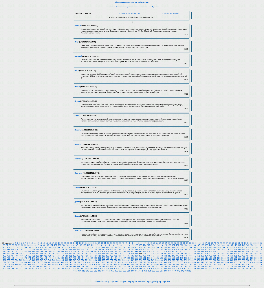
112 (96, 245)
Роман (77, 187)
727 (33, 267)
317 (161, 252)
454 (206, 256)
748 (119, 267)
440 (148, 256)
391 (206, 254)
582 (214, 260)
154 (8, 247)
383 (173, 254)
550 (82, 260)
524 (235, 258)
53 (163, 243)
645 (214, 262)
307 (120, 252)
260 (185, 249)
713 (235, 264)
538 (33, 260)
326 (198, 252)
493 (107, 258)
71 (218, 243)
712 (231, 264)
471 (16, 258)
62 (190, 243)
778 (243, 267)
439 (144, 256)
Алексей (78, 159)
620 (111, 262)
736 (70, 267)
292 (58, 252)
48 (148, 243)
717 (251, 264)
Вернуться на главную (169, 13)
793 (45, 269)
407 (12, 256)
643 (206, 262)
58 (178, 243)
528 (251, 258)
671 (62, 264)
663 (29, 264)
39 (120, 243)
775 (231, 267)
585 (227, 260)
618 (103, 262)
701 (186, 264)
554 (99, 260)
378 (152, 254)
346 (20, 254)
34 (105, 243)
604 (45, 262)
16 (50, 243)
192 (165, 247)
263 (198, 249)
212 (247, 247)
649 (231, 262)
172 (82, 247)
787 (21, 269)
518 (210, 258)
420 (66, 256)
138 (202, 245)
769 (206, 267)
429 (103, 256)
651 (239, 262)
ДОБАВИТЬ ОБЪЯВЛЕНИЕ (129, 13)
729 (41, 267)
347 (25, 254)
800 (74, 269)
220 (20, 249)
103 (59, 245)
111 (92, 245)
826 (181, 269)
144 (227, 245)
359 (74, 254)
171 (78, 247)
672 (66, 264)
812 (124, 269)
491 (99, 258)
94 (28, 245)
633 (165, 262)
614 (86, 262)
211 (243, 247)
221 (25, 249)
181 (120, 247)
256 (169, 249)
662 (25, 264)
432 (115, 256)
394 (218, 254)
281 (12, 252)
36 (111, 243)
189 (153, 247)
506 (161, 258)
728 (37, 267)
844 (256, 269)
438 (140, 256)
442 (157, 256)
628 (144, 262)
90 (16, 245)
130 (169, 245)
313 (144, 252)
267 (214, 249)
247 (132, 249)
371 (124, 254)
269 (223, 249)
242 (111, 249)
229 (58, 249)
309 (128, 252)
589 (243, 260)
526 (243, 258)
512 (185, 258)
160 (33, 247)
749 (124, 267)
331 (218, 252)
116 (112, 245)
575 (185, 260)
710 (223, 264)
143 (223, 245)
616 (95, 262)
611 (74, 262)
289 (45, 252)
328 (206, 252)
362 (86, 254)
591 (251, 260)
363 (91, 254)
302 (99, 252)
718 (256, 264)
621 (115, 262)
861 (137, 271)
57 (175, 243)
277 (256, 249)
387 (190, 254)
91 (19, 245)
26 (80, 243)
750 (128, 267)
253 (157, 249)
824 (173, 269)
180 (115, 247)
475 (33, 258)
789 (29, 269)
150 (251, 245)
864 (149, 271)
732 (53, 267)
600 (29, 262)
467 (260, 256)
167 (62, 247)
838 (231, 269)
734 (62, 267)
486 (78, 258)
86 (4, 245)
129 (165, 245)
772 (218, 267)
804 (91, 269)
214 (256, 247)
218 (12, 249)
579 (202, 260)
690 (140, 264)
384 (177, 254)
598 (21, 262)
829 (194, 269)
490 (95, 258)
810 (115, 269)
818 (148, 269)
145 (231, 245)
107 (76, 245)
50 (154, 243)
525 (239, 258)
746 (111, 267)
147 (239, 245)
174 (91, 247)
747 (115, 267)
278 (260, 249)
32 (99, 243)
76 (233, 243)
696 (165, 264)
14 (44, 243)
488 (87, 258)
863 (145, 271)
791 (37, 269)
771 (214, 267)
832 (206, 269)
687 (128, 264)
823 (169, 269)
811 (119, 269)
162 (41, 247)
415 (45, 256)
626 (136, 262)
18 (56, 243)
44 (135, 243)
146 (235, 245)
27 (83, 243)
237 (91, 249)
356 (62, 254)
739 (82, 267)
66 (203, 243)
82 (251, 243)
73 (224, 243)
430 (107, 256)
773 (223, 267)
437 (136, 256)
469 (8, 258)
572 (173, 260)
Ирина (77, 87)
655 (256, 262)
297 (78, 252)
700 (181, 264)
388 (194, 254)
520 (218, 258)
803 (87, 269)
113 (100, 245)
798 (66, 269)
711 (227, 264)
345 (16, 254)
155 (12, 247)
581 (210, 260)
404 (260, 254)
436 (132, 256)
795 (54, 269)
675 (78, 264)
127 (157, 245)
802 (82, 269)
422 (74, 256)
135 (190, 245)
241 (107, 249)
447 (177, 256)
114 (104, 245)
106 (72, 245)
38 (117, 243)
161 (37, 247)
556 (107, 260)
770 (210, 267)
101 (51, 245)
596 (12, 262)
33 (102, 243)
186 (140, 247)
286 (33, 252)
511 (181, 258)
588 (239, 260)
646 (218, 262)
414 (41, 256)
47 (144, 243)
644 (210, 262)
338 (247, 252)
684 (115, 264)
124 (144, 245)
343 (8, 254)
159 (29, 247)
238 (95, 249)
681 (103, 264)
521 (223, 258)
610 (70, 262)
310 (132, 252)
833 (210, 269)
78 (239, 243)
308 (124, 252)
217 (8, 249)
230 (62, 249)
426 (91, 256)
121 (132, 245)
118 (120, 245)
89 (13, 245)
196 (181, 247)
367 (107, 254)
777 (239, 267)
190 (157, 247)
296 (74, 252)
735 (66, 267)
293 (62, 252)
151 (256, 245)
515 (198, 258)
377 (148, 254)
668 (49, 264)
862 (141, 271)
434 (124, 256)
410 (25, 256)
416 (49, 256)
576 (190, 260)
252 (152, 249)
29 (89, 243)
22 (68, 243)
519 (214, 258)
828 (190, 269)
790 (33, 269)
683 (111, 264)
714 (239, 264)
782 (260, 267)
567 (152, 260)
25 (77, 243)
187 (144, 247)
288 (41, 252)
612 (78, 262)
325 (194, 252)
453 (202, 256)
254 (161, 249)
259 (181, 249)
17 (53, 243)
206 (223, 247)
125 (148, 245)
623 (124, 262)
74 (227, 243)
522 (227, 258)
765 (190, 267)
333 (227, 252)
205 (219, 247)
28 (86, 243)
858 (124, 271)
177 (103, 247)
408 (16, 256)
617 (99, 262)
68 (209, 243)
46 (141, 243)
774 (227, 267)
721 (8, 267)
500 (136, 258)
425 (86, 256)
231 (66, 249)
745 (107, 267)
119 (124, 245)
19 (59, 243)
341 (260, 252)
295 (70, 252)
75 (230, 243)
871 (178, 271)
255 (165, 249)
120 (128, 245)
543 (53, 260)
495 (115, 258)
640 (194, 262)
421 (70, 256)
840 (239, 269)
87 (7, 245)
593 (260, 260)
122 (136, 245)
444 (165, 256)
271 (231, 249)
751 (132, 267)
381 (165, 254)
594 (4, 262)
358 (70, 254)
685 (120, 264)
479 (49, 258)
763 (181, 267)
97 (38, 245)
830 (198, 269)
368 (111, 254)
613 (82, 262)
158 (25, 247)
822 (165, 269)
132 (177, 245)
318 (165, 252)
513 (190, 258)
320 (173, 252)
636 (177, 262)
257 (173, 249)
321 (177, 252)
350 (37, 254)
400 (243, 254)
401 (247, 254)
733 (58, 267)
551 (86, 260)
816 (140, 269)
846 (75, 271)
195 (177, 247)
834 (214, 269)
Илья (77, 71)
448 (181, 256)
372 (128, 254)
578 (198, 260)
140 (210, 245)
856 (116, 271)
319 (169, 252)
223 (33, 249)
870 (174, 271)
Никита (78, 130)
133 (181, 245)
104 (63, 245)
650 (235, 262)
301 (95, 252)
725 (25, 267)
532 (8, 260)
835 (218, 269)
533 (12, 260)
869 (170, 271)
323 (185, 252)
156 (16, 247)
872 (182, 271)
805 (95, 269)
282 (16, 252)
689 (136, 264)
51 (157, 243)
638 (185, 262)
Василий (78, 56)
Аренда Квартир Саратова (158, 282)
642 (202, 262)
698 (173, 264)
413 (37, 256)
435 (128, 256)
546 (66, 260)
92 (22, 245)
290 (49, 252)
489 (91, 258)
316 (157, 252)
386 (185, 254)
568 (157, 260)
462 (239, 256)
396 (227, 254)
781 (256, 267)
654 (251, 262)
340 (256, 252)
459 (227, 256)
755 (148, 267)
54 (166, 243)
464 (247, 256)
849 (87, 271)
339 (251, 252)
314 (148, 252)
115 (108, 245)
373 (132, 254)
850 (91, 271)
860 (132, 271)
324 (190, 252)
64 (196, 243)
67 (206, 243)
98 (41, 245)
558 (115, 260)
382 (169, 254)
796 (58, 269)
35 (108, 243)
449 (185, 256)
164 (49, 247)
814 (132, 269)
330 (214, 252)
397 (231, 254)
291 (54, 252)
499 (132, 258)
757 (157, 267)
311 (136, 252)
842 (247, 269)
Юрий (77, 115)
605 (49, 262)
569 (161, 260)
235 (82, 249)
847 (79, 271)
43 (132, 243)
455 (210, 256)
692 (148, 264)
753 (140, 267)
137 (198, 245)
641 (198, 262)
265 (206, 249)
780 (251, 267)
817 (144, 269)
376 (144, 254)
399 (239, 254)
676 (82, 264)
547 (70, 260)
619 (107, 262)
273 (239, 249)
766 (194, 267)
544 (58, 260)
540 (41, 260)
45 (138, 243)
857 (120, 271)
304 (107, 252)
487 (82, 258)
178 (107, 247)
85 (261, 243)
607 (58, 262)
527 (247, 258)
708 (214, 264)
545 (62, 260)
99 (44, 245)
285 (29, 252)
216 (4, 249)
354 (53, 254)
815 (136, 269)
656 (260, 262)
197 (186, 247)
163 (45, 247)
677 (87, 264)
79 (242, 243)
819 (152, 269)
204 (214, 247)
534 (16, 260)
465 (251, 256)
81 (248, 243)
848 (83, 271)
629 (148, 262)
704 (198, 264)
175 (95, 247)
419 (62, 256)
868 (165, 271)
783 (4, 269)
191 (161, 247)
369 (115, 254)
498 (128, 258)
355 (58, 254)
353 (49, 254)
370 (119, 254)
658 (8, 264)
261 (190, 249)
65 (199, 243)
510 (177, 258)
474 (29, 258)
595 (8, 262)
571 (169, 260)
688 (132, 264)
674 (74, 264)
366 (103, 254)
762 (177, 267)
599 (25, 262)
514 (194, 258)
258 (177, 249)
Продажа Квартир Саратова (106, 282)
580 (206, 260)
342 (4, 254)
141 (214, 245)
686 (124, 264)
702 (190, 264)
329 (210, 252)
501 (140, 258)
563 (136, 260)
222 (29, 249)
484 (70, 258)
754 (144, 267)
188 (148, 247)
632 (161, 262)
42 (129, 243)
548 (74, 260)
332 (223, 252)
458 (223, 256)
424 (82, 256)
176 (99, 247)
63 (193, 243)
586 (231, 260)
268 (218, 249)
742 (95, 267)
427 (95, 256)
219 (16, 249)
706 (206, 264)
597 (16, 262)
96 (34, 245)
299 (87, 252)
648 (227, 262)
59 (181, 243)
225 (41, 249)
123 (140, 245)
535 (20, 260)
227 (49, 249)
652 (243, 262)
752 (136, 267)
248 (136, 249)
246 (128, 249)
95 (31, 245)
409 (21, 256)
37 (114, 243)
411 (29, 256)
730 (45, 267)
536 (25, 260)
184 (132, 247)
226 (45, 249)
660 (16, 264)
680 (99, 264)
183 (128, 247)
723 (16, 267)
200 (198, 247)
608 (62, 262)
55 (169, 243)
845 (260, 269)
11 (35, 243)
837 (227, 269)
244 (119, 249)
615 (91, 262)
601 (33, 262)
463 (243, 256)
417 (53, 256)
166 (58, 247)
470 (12, 258)
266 (210, 249)
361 (82, 254)
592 (256, 260)
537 (29, 260)
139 (206, 245)
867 (161, 271)
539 (37, 260)
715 (243, 264)
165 (54, 247)
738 (78, 267)
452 (198, 256)
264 (202, 249)
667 (45, 264)
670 (58, 264)
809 (111, 269)
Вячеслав (78, 173)
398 (235, 254)
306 (115, 252)
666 (41, 264)
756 (152, 267)
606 (54, 262)
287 (37, 252)
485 (74, 258)
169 (70, 247)
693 (153, 264)
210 (239, 247)
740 (86, 267)
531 (4, 260)
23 (71, 243)
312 (140, 252)
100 (47, 245)
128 (161, 245)
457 (218, 256)
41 (126, 243)
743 (99, 267)
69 (212, 243)
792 (41, 269)
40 (123, 243)
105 (68, 245)
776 (235, 267)
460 (231, 256)
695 (161, 264)
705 (202, 264)
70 (215, 243)
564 (140, 260)
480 (54, 258)
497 (124, 258)
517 (206, 258)
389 (198, 254)
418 (58, 256)
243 (115, 249)
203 (210, 247)
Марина (78, 26)
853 (104, 271)
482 (62, 258)
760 (169, 267)
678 (91, 264)
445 (169, 256)
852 (99, 271)
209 (235, 247)
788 (25, 269)
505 (157, 258)
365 (99, 254)
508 (169, 258)
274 (243, 249)
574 (181, 260)
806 (99, 269)
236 (86, 249)
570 (165, 260)
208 (231, 247)
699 (177, 264)
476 (37, 258)
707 (210, 264)
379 (157, 254)
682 (107, 264)
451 (194, 256)
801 (78, 269)
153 (4, 247)
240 (103, 249)
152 (260, 245)
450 (190, 256)
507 (165, 258)
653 (247, 262)
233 (74, 249)
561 (128, 260)
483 (66, 258)
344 (12, 254)
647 (223, 262)
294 (66, 252)
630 (152, 262)
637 (181, 262)
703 (194, 264)
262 (194, 249)
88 (10, 245)
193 (169, 247)
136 (194, 245)
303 (103, 252)
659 (12, 264)
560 (124, 260)
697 (169, 264)
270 (227, 249)
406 (8, 256)
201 (202, 247)
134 (185, 245)
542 (49, 260)
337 (243, 252)
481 (58, 258)
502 (144, 258)
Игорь (77, 101)
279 (4, 252)
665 (37, 264)
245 (124, 249)
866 (157, 271)
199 (194, 247)
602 (37, 262)
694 (157, 264)
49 (151, 243)
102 (55, 245)
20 (62, 243)
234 (78, 249)
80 (245, 243)
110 (88, 245)
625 (132, 262)
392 (210, 254)
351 (41, 254)
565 (144, 260)
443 (161, 256)
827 (185, 269)
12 (38, 243)
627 (140, 262)
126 (152, 245)
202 (206, 247)
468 (4, 258)
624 (128, 262)
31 (96, 243)
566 (148, 260)
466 (256, 256)
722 (12, 267)
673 (70, 264)
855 (112, 271)
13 (41, 243)
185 (136, 247)
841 (243, 269)
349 (33, 254)
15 (47, 243)
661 (21, 264)
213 (251, 247)
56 (172, 243)
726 (29, 267)
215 (260, 247)
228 (53, 249)
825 (177, 269)
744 (103, 267)
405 (4, 256)
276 (251, 249)
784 (8, 269)
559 (119, 260)
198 (190, 247)
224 (37, 249)
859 (128, 271)
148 (243, 245)
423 (78, 256)
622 (119, 262)
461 (235, 256)
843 (251, 269)
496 (120, 258)
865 (153, 271)
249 (140, 249)
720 (4, 267)
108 (80, 245)
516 (202, 258)
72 (221, 243)
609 (66, 262)
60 (184, 243)
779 (247, 267)
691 (144, 264)
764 (185, 267)
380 (161, 254)
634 (169, 262)
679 (95, 264)
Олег (77, 42)
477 (41, 258)
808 (107, 269)
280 (8, 252)
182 (124, 247)
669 (54, 264)
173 (87, 247)
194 (173, 247)
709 (219, 264)
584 (223, 260)
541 (45, 260)
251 (148, 249)
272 (235, 249)
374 (136, 254)
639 (190, 262)
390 (202, 254)
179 (111, 247)
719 (260, 264)
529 (256, 258)
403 (256, 254)
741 (91, 267)
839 (235, 269)
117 (116, 245)
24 (74, 243)
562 (132, 260)
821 (161, 269)
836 (223, 269)
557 (111, 260)
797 (62, 269)
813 (128, 269)
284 (25, 252)
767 (198, 267)
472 (21, 258)
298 (82, 252)
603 (41, 262)
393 (214, 254)
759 (165, 267)
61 (187, 243)
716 (247, 264)
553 (95, 260)
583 (218, 260)
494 (111, 258)
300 (91, 252)
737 (74, 267)
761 (173, 267)
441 (152, 256)
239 (99, 249)
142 (218, 245)
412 (33, 256)
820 (157, 269)
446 (173, 256)
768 (202, 267)
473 (25, 258)
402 (251, 254)
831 (202, 269)
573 (177, 260)
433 (119, 256)
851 (95, 271)
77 (236, 243)
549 (78, 260)
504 (153, 258)
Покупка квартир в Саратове (132, 282)
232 (70, 249)
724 (20, 267)
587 (235, 260)
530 (260, 258)
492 (103, 258)
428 (99, 256)
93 (25, 245)
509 (173, 258)
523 (231, 258)
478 (45, 258)
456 (214, 256)
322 (181, 252)
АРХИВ (188, 271)
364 (95, 254)
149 (247, 245)
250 (144, 249)
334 (231, 252)
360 (78, 254)
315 (152, 252)
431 (111, 256)
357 (66, 254)
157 (21, 247)
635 (173, 262)
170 (74, 247)
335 (235, 252)
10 (32, 243)
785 (12, 269)
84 (258, 243)
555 (103, 260)
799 (70, 269)
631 (157, 262)
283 (21, 252)
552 (91, 260)
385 (181, 254)
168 (66, 247)
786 (16, 269)
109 (84, 245)
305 (111, 252)
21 (65, 243)
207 (227, 247)
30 (93, 243)
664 (33, 264)
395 (223, 254)
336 (239, 252)
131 (173, 245)
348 (29, 254)
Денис (77, 202)
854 (108, 271)
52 (160, 243)
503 (148, 258)
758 (161, 267)
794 (49, 269)
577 (194, 260)
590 (247, 260)
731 (49, 267)
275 (247, 249)
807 (103, 269)
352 (45, 254)
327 (202, 252)
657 (4, 264)
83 (254, 243)
